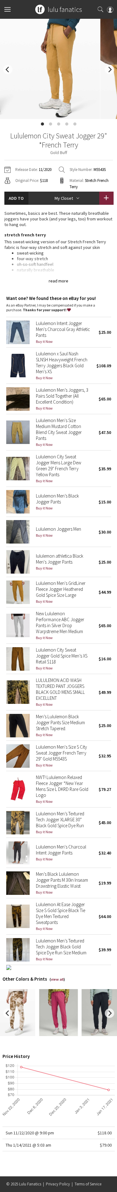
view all (57, 979)
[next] (109, 69)
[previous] (7, 69)
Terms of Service (88, 1184)
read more (58, 281)
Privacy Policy (58, 1184)
